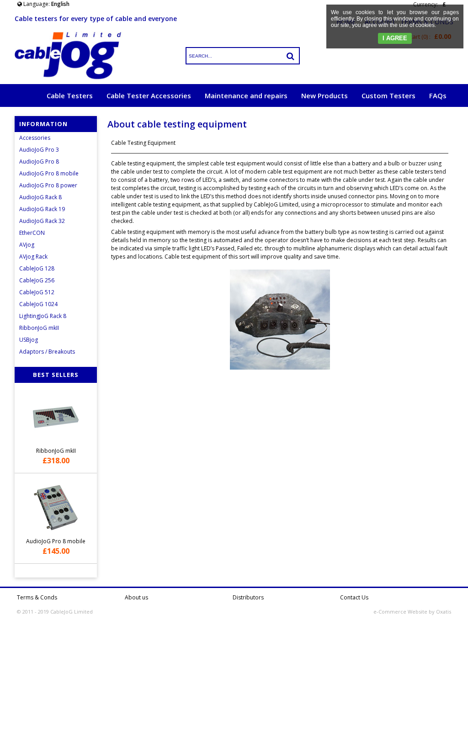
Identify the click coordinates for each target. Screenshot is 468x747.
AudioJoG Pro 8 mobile (49, 173)
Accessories (34, 138)
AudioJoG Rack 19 (42, 209)
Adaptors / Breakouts (47, 351)
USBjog (28, 340)
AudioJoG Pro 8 (39, 161)
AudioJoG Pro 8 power (48, 185)
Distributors (248, 597)
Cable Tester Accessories (148, 95)
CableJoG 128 (36, 268)
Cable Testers (70, 95)
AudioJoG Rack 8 (40, 197)
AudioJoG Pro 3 (39, 150)
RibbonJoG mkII (39, 328)
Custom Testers (388, 95)
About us (136, 597)
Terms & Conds (37, 597)
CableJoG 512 (36, 292)
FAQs (438, 95)
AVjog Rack (33, 256)
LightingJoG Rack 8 (42, 316)
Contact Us (354, 597)
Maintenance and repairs (246, 95)
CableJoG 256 (36, 280)
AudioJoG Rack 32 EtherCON (42, 227)
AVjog (26, 245)
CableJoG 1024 (38, 304)
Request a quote (418, 118)
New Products (324, 95)
